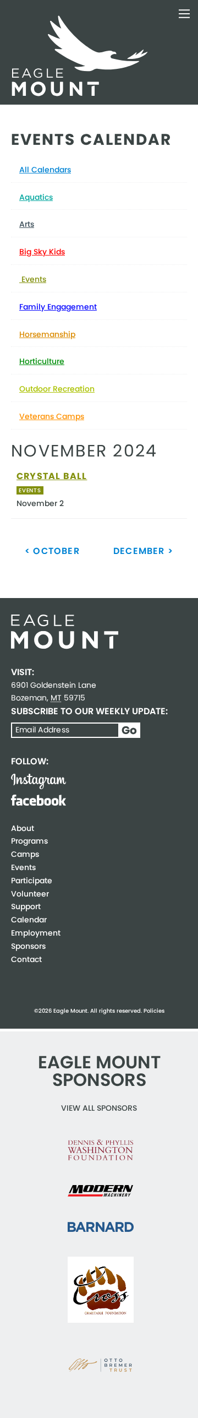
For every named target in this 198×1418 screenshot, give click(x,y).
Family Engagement (58, 306)
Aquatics (36, 197)
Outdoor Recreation (57, 388)
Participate (31, 880)
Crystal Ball (51, 476)
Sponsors (28, 946)
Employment (36, 932)
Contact (26, 959)
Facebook (38, 800)
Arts (26, 224)
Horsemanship (47, 334)
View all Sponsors (99, 1107)
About (22, 828)
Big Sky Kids (42, 251)
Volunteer (30, 893)
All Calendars (45, 169)
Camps (25, 854)
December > (143, 551)
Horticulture (41, 361)
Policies (154, 1011)
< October (52, 551)
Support (26, 906)
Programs (29, 840)
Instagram (38, 781)
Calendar (29, 919)
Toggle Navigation (184, 14)
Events (32, 279)
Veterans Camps (51, 416)
